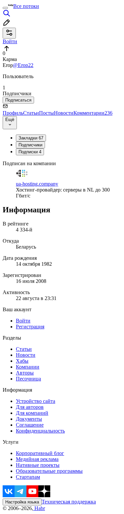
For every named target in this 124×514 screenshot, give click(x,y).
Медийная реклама (37, 459)
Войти (23, 320)
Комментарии (92, 113)
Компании (27, 367)
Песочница (28, 378)
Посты (46, 113)
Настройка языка (22, 501)
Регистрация (30, 326)
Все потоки (26, 6)
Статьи (31, 113)
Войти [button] (10, 41)
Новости (63, 113)
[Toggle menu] (5, 8)
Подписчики (30, 144)
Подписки (30, 151)
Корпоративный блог (40, 453)
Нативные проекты (38, 465)
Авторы (25, 373)
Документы (29, 419)
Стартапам (28, 477)
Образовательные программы (49, 471)
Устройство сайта (35, 401)
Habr (39, 508)
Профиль (13, 113)
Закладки (31, 138)
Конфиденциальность (40, 431)
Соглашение (30, 425)
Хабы (22, 361)
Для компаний (32, 413)
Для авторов (30, 407)
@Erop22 (23, 65)
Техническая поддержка (69, 501)
